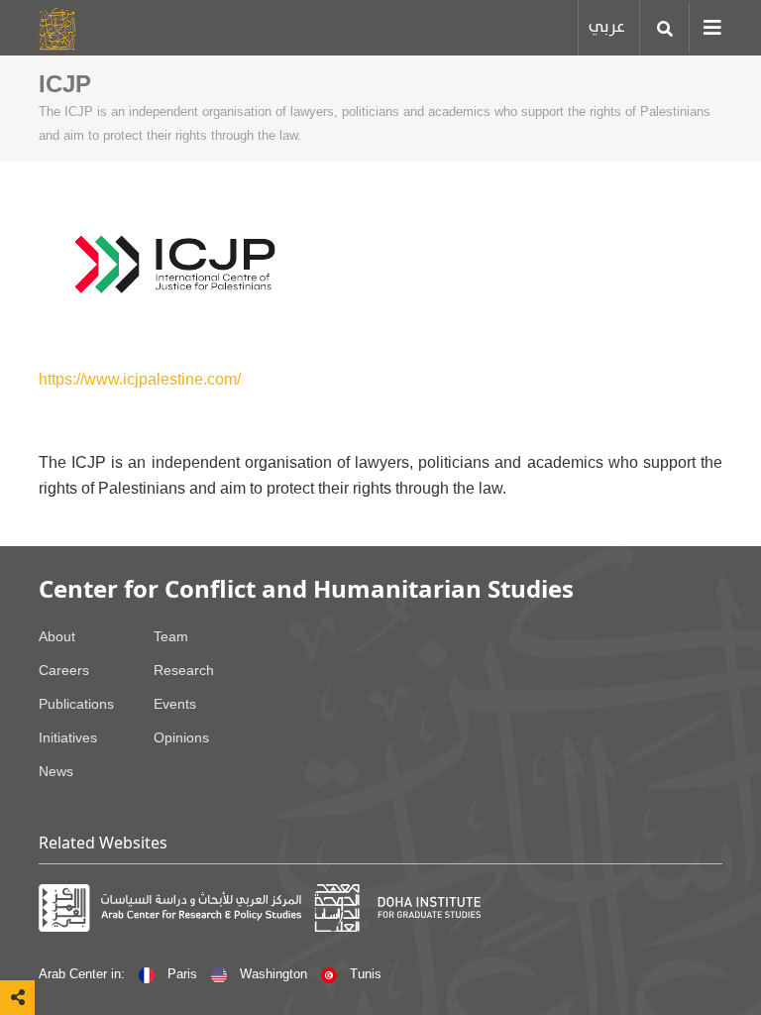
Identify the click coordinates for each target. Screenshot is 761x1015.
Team (171, 636)
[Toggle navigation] (705, 28)
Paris (182, 973)
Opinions (181, 737)
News (56, 771)
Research (184, 670)
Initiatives (68, 737)
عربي (607, 27)
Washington (273, 973)
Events (175, 704)
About (57, 636)
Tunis (363, 973)
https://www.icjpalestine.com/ (140, 379)
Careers (64, 670)
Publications (76, 704)
